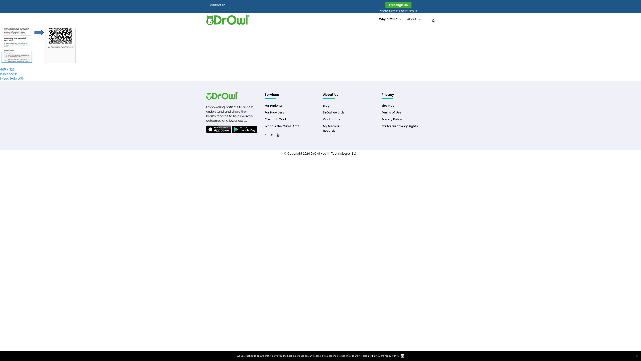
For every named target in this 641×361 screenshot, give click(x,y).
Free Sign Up (398, 5)
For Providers (274, 112)
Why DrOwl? (388, 19)
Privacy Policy (391, 119)
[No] (636, 356)
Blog (326, 105)
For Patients (274, 105)
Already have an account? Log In (398, 10)
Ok (402, 355)
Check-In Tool (275, 119)
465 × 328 (7, 69)
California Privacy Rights (399, 126)
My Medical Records (331, 128)
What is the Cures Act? (282, 126)
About (411, 19)
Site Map (387, 105)
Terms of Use (391, 112)
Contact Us (217, 5)
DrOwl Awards (333, 112)
